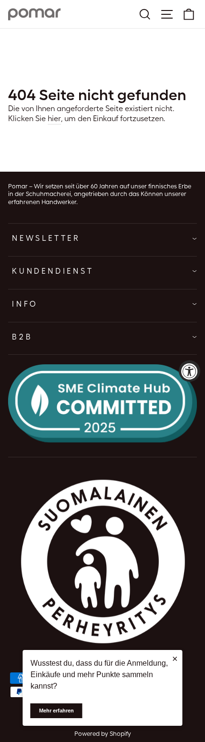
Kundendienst (53, 271)
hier (54, 118)
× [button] (175, 658)
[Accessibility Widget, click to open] (189, 371)
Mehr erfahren (56, 710)
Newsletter (46, 238)
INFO (25, 304)
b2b (22, 336)
